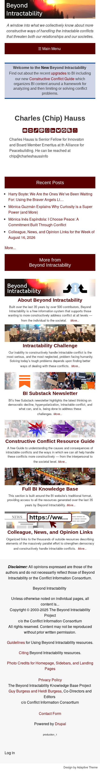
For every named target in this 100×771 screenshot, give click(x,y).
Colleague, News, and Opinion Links (50, 532)
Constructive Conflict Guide (51, 78)
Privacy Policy (50, 679)
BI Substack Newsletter (50, 393)
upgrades (59, 73)
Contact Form (50, 713)
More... (10, 247)
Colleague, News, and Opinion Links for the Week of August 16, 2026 (51, 234)
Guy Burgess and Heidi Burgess (35, 691)
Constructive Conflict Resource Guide (50, 441)
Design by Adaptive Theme (80, 767)
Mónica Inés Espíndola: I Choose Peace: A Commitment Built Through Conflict (43, 221)
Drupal (60, 723)
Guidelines (16, 642)
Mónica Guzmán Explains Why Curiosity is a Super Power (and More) (50, 209)
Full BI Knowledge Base (50, 488)
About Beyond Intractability (50, 300)
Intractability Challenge (50, 345)
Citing (24, 652)
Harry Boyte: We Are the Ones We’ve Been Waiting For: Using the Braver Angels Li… (50, 196)
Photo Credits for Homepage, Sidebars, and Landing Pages (50, 665)
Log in (10, 752)
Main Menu (49, 48)
